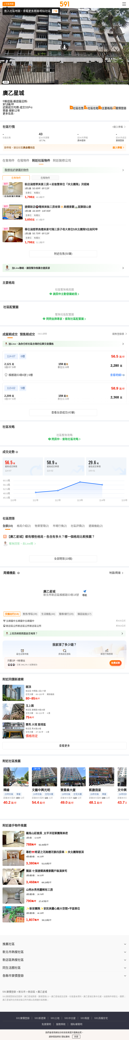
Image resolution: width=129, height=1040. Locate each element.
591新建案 (40, 1018)
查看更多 (64, 745)
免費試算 (115, 663)
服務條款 (61, 1024)
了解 (55, 11)
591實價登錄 (23, 1018)
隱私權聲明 (76, 1024)
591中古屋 (70, 1018)
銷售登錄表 (118, 334)
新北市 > (23, 991)
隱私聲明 (65, 1037)
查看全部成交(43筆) (63, 412)
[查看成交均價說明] (31, 107)
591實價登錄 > (10, 991)
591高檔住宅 (101, 1018)
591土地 (55, 1018)
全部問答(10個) (63, 558)
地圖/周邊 (115, 572)
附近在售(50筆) (63, 253)
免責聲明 (46, 1024)
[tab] (16, 177)
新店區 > (32, 991)
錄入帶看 (117, 147)
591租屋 (85, 1018)
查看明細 (115, 375)
